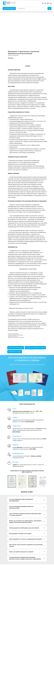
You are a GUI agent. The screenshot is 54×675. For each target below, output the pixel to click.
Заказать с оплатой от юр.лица (35, 347)
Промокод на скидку (14, 351)
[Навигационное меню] (50, 3)
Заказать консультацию (15, 347)
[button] (43, 3)
